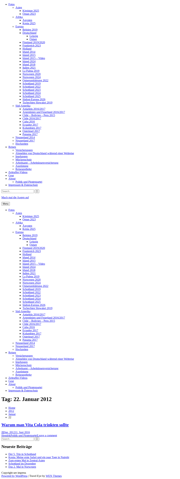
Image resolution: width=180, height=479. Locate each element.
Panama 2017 (30, 134)
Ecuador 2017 (30, 124)
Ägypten (27, 20)
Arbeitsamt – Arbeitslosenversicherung (36, 162)
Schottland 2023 (31, 89)
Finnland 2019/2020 (33, 42)
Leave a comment (47, 435)
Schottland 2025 (31, 96)
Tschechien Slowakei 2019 (37, 102)
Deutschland (29, 32)
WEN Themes (54, 475)
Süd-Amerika (22, 105)
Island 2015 (29, 55)
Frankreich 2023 (31, 45)
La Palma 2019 (30, 70)
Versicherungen (24, 150)
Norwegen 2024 (31, 77)
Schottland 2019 (31, 83)
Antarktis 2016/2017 (33, 108)
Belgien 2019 (29, 29)
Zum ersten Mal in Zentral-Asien (26, 460)
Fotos (11, 4)
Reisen (12, 146)
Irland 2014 (28, 51)
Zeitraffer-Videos (17, 172)
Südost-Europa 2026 (33, 99)
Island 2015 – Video (33, 58)
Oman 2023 (29, 13)
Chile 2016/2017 (31, 118)
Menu (5, 203)
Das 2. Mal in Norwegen (22, 466)
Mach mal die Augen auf (15, 197)
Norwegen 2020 (31, 74)
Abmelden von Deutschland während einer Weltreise (44, 153)
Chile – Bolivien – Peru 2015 (38, 115)
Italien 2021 (29, 67)
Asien (18, 7)
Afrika (19, 16)
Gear (11, 175)
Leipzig (34, 36)
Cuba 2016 (28, 121)
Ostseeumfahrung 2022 (35, 80)
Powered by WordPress (14, 475)
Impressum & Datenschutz (23, 184)
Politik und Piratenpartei (28, 181)
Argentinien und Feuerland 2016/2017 (43, 112)
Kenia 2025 (29, 23)
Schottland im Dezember (22, 463)
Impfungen (21, 156)
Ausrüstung (21, 165)
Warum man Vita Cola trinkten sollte (35, 424)
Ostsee (33, 39)
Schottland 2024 (31, 93)
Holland (26, 48)
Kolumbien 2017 (31, 127)
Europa (19, 26)
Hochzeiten (21, 143)
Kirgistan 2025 (30, 10)
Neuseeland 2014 (25, 137)
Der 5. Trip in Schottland (22, 454)
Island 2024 (29, 61)
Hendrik (6, 435)
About (11, 178)
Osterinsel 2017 (31, 131)
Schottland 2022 (31, 86)
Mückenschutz (23, 159)
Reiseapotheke (23, 169)
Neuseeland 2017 (25, 140)
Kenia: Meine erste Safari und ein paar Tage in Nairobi (38, 457)
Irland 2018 (28, 64)
